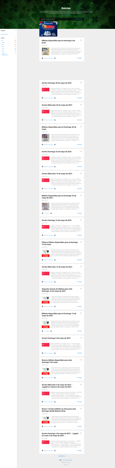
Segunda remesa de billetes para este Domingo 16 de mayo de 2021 (57, 290)
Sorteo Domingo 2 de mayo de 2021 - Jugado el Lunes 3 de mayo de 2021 (60, 434)
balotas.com (68, 15)
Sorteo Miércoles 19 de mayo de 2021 (57, 174)
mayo (3, 48)
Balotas (66, 8)
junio (3, 46)
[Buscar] (92, 3)
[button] (81, 40)
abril (3, 50)
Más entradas (61, 456)
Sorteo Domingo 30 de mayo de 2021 (57, 83)
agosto (3, 42)
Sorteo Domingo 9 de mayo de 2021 (56, 338)
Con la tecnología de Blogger (67, 460)
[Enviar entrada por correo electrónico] (55, 58)
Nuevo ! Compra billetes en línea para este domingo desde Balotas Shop (59, 410)
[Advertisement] (89, 36)
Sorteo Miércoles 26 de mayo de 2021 (57, 105)
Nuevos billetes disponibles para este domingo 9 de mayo (57, 361)
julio (3, 44)
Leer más (79, 58)
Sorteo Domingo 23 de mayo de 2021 (57, 152)
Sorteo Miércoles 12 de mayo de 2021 (57, 267)
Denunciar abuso (4, 34)
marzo (3, 53)
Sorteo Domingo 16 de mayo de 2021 (57, 220)
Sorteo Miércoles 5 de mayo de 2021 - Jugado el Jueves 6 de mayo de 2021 (57, 386)
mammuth (68, 462)
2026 (2, 40)
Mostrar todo (78, 19)
